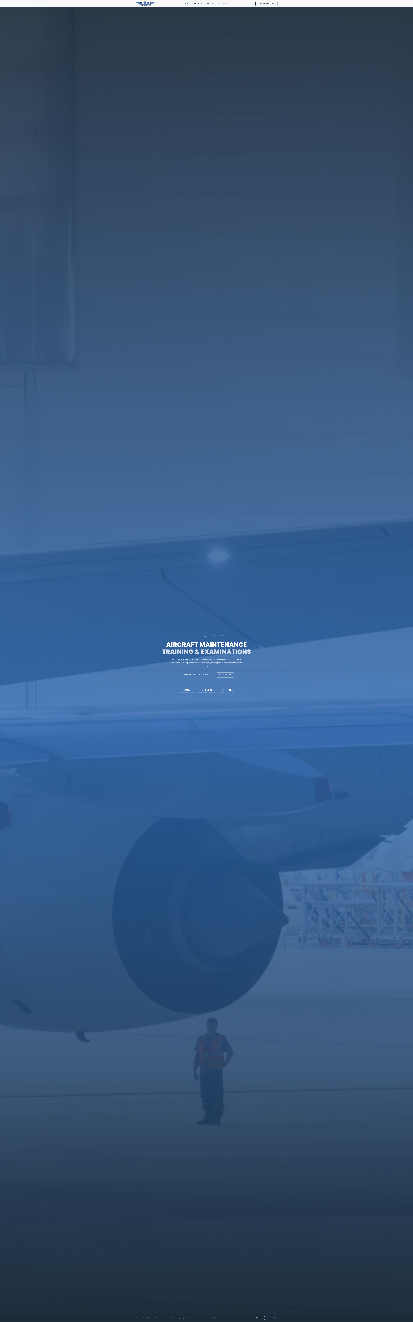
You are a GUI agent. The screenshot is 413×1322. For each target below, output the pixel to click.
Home (187, 4)
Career (209, 4)
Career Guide (225, 675)
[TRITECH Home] (145, 4)
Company (221, 4)
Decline (271, 1318)
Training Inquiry (266, 4)
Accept (259, 1318)
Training (197, 4)
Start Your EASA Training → (196, 675)
